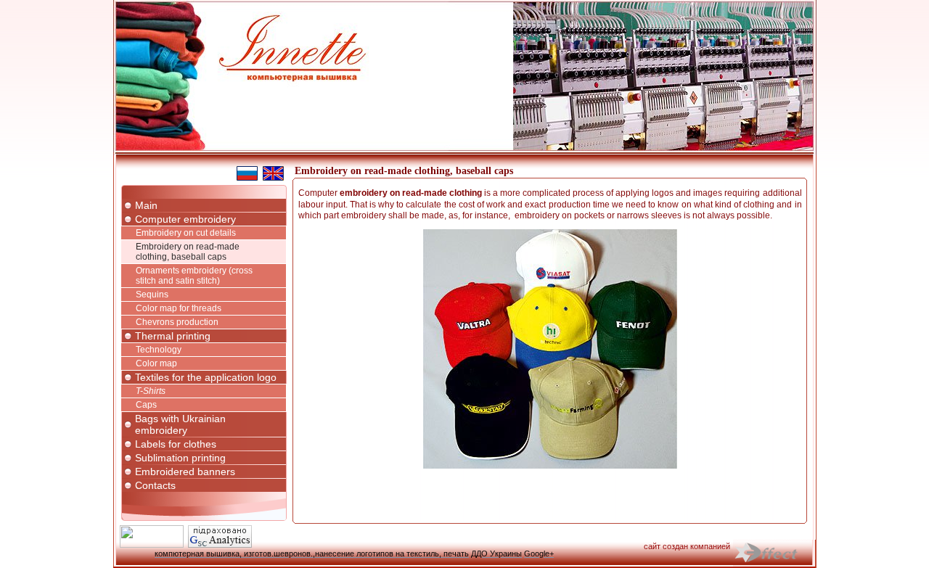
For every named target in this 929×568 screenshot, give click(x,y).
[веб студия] (774, 554)
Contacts (155, 485)
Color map (156, 363)
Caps (146, 405)
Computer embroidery (185, 219)
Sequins (152, 294)
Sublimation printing (180, 458)
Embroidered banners (185, 471)
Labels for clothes (175, 444)
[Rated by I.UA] (152, 545)
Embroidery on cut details (186, 233)
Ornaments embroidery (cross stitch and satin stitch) (194, 276)
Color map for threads (178, 308)
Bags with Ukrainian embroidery (180, 424)
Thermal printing (172, 336)
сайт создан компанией (687, 546)
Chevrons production (177, 322)
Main (146, 205)
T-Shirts (150, 391)
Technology (158, 350)
